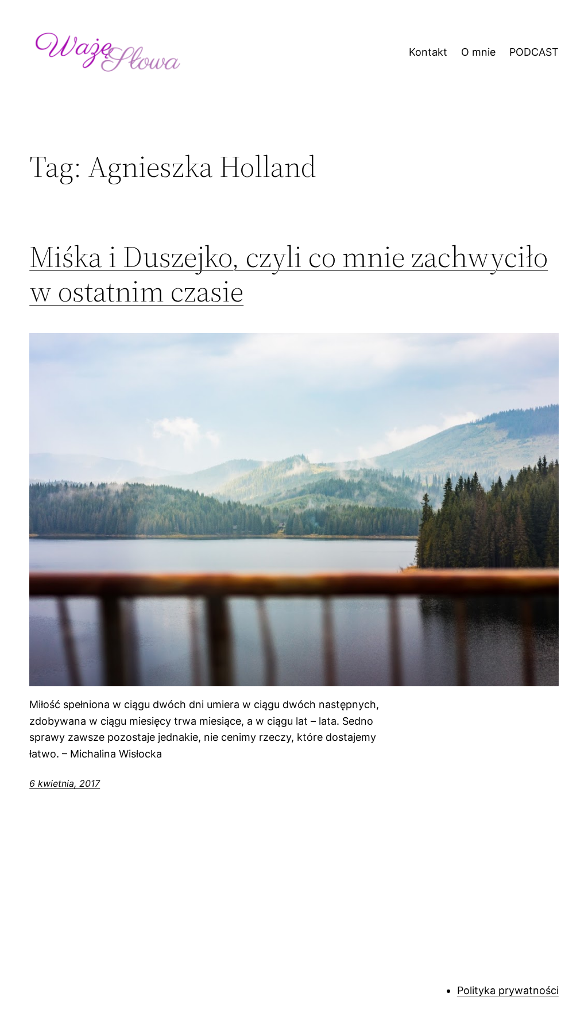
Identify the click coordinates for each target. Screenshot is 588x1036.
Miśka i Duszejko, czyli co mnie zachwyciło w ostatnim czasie (288, 273)
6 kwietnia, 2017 (64, 783)
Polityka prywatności (508, 990)
